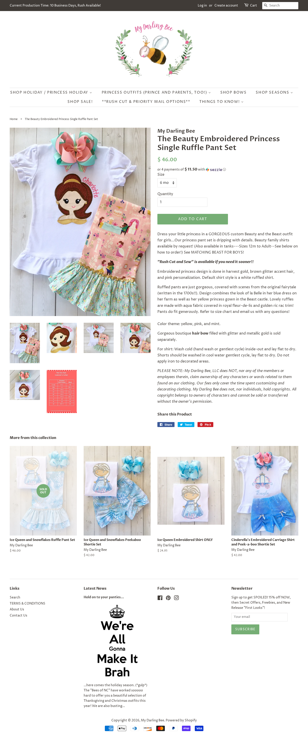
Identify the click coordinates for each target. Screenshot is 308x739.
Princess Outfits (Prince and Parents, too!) (155, 92)
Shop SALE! (80, 101)
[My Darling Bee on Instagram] (176, 599)
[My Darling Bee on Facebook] (160, 599)
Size (160, 174)
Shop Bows (233, 92)
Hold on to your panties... (104, 597)
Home (14, 119)
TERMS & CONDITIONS (27, 604)
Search (15, 598)
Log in (202, 5)
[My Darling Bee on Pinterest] (168, 599)
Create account (226, 5)
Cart (253, 5)
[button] (227, 169)
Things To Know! (220, 101)
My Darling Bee (152, 720)
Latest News (95, 588)
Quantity (165, 194)
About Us (17, 609)
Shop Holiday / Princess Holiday (50, 92)
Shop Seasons (273, 92)
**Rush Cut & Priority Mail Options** (146, 101)
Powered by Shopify (181, 720)
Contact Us (18, 616)
